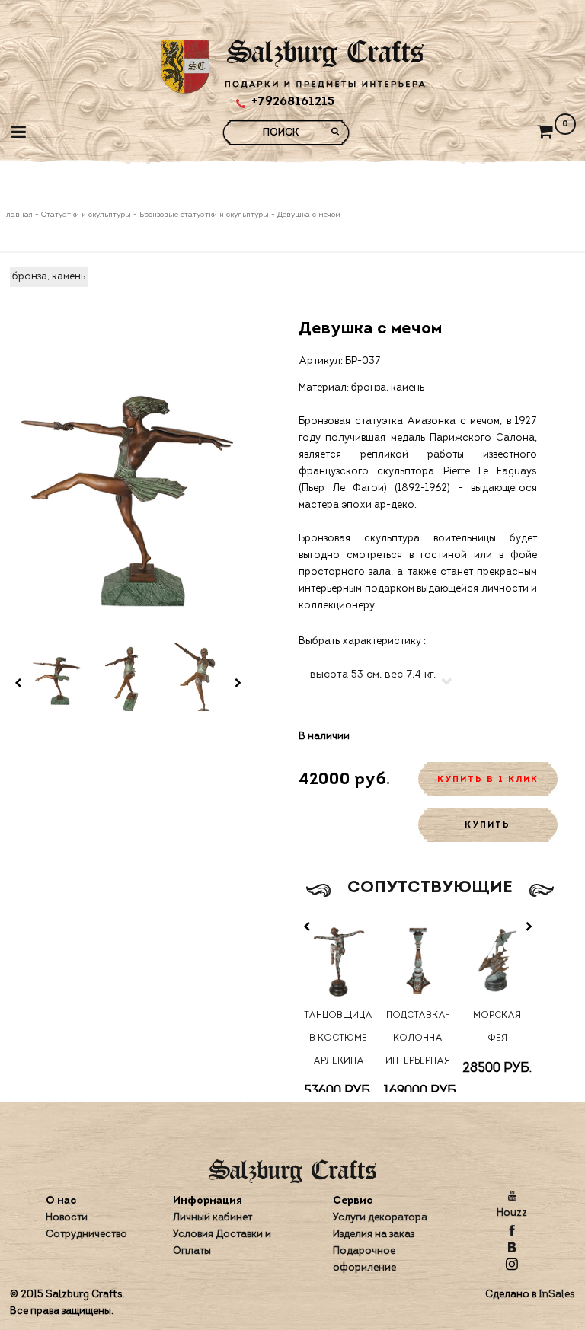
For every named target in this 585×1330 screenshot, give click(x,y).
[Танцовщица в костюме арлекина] (338, 959)
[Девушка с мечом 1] (56, 675)
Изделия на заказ (373, 1234)
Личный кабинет (212, 1218)
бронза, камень (48, 277)
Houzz (512, 1213)
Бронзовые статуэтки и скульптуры (204, 215)
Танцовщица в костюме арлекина (338, 1038)
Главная (19, 215)
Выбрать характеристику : (362, 641)
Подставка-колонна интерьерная (417, 1038)
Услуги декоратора (380, 1218)
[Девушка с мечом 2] (127, 675)
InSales (557, 1295)
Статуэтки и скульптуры (86, 215)
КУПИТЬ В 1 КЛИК (488, 780)
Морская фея (497, 1027)
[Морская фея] (497, 959)
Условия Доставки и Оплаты (222, 1243)
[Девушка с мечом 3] (198, 675)
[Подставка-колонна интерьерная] (417, 959)
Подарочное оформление (364, 1259)
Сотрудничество (86, 1234)
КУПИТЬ (487, 825)
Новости (67, 1218)
